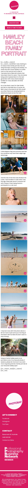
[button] (14, 17)
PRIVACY (19, 476)
